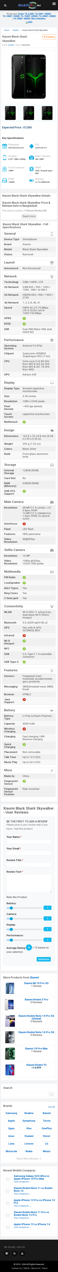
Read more (29, 216)
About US (35, 1268)
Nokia (29, 1151)
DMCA (26, 1268)
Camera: (11, 914)
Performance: (15, 935)
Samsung (11, 1113)
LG (46, 1143)
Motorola (11, 1151)
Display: (11, 924)
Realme (29, 1113)
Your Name (13, 837)
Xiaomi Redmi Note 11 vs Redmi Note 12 (33, 1189)
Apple (11, 1120)
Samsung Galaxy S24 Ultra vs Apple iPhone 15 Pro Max (31, 1177)
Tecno (47, 1120)
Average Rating (15, 948)
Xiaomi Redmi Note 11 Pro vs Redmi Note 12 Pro (31, 1213)
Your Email (13, 848)
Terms (44, 1268)
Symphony (28, 1120)
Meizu (46, 1151)
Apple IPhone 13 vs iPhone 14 (32, 1224)
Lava (11, 1143)
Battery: (11, 903)
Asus (11, 1136)
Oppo (11, 1128)
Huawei (29, 1136)
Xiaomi (34, 977)
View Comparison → (22, 1182)
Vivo (29, 1128)
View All (51, 1107)
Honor (46, 1136)
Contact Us (16, 1268)
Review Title (14, 860)
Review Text (14, 871)
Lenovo (29, 1143)
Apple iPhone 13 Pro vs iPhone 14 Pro (34, 1201)
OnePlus (47, 1128)
